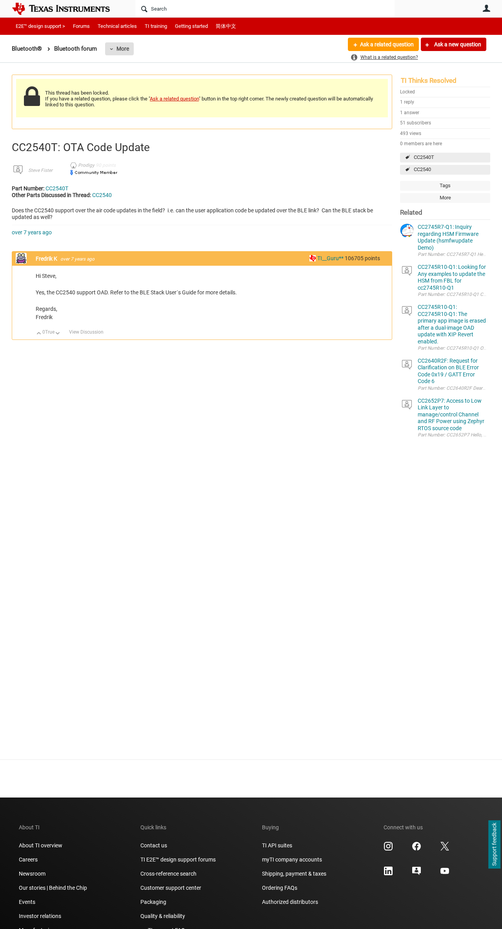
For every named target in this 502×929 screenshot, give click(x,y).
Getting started (191, 26)
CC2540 (422, 169)
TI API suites (277, 845)
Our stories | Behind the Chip (53, 888)
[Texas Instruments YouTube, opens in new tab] (444, 874)
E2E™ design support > (40, 26)
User (486, 8)
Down (58, 333)
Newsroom (32, 874)
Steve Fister (40, 170)
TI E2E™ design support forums (178, 859)
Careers (28, 859)
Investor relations (40, 916)
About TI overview (40, 845)
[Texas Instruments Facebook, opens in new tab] (416, 849)
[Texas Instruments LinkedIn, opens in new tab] (388, 874)
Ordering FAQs (279, 888)
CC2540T (424, 157)
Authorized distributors (290, 902)
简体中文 (226, 26)
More (122, 49)
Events (27, 902)
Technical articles (117, 26)
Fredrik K (47, 259)
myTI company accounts (292, 859)
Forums (81, 26)
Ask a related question (387, 44)
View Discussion (86, 332)
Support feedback (494, 844)
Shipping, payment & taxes (294, 874)
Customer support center (170, 888)
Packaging (153, 902)
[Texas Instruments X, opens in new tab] (444, 849)
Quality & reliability (162, 916)
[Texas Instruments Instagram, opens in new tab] (388, 849)
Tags (445, 185)
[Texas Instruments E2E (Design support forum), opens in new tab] (416, 874)
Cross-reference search (168, 874)
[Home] (67, 8)
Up (39, 333)
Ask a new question (457, 44)
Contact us (153, 845)
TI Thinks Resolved (429, 80)
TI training (156, 26)
